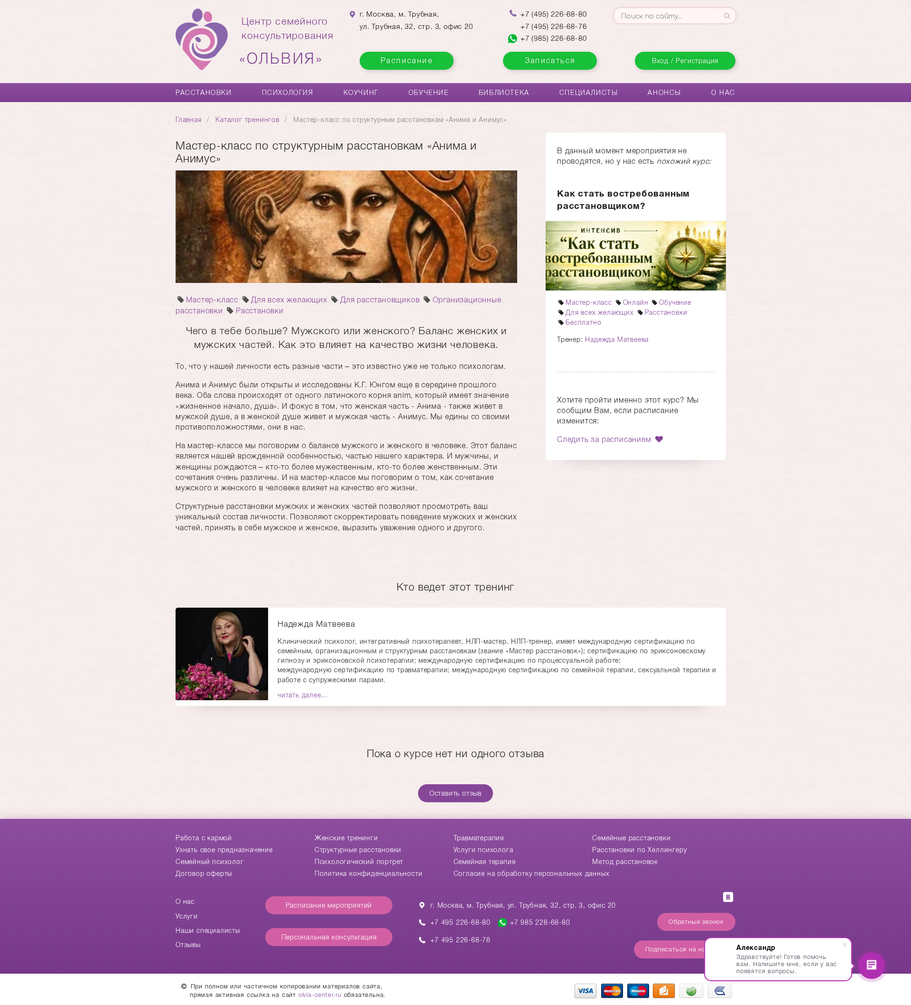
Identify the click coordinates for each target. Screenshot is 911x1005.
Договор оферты (204, 873)
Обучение (429, 92)
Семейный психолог (210, 861)
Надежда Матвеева (617, 339)
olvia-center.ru (320, 994)
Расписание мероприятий (329, 905)
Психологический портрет (359, 861)
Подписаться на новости (684, 949)
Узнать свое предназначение (224, 850)
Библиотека (504, 92)
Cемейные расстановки (631, 838)
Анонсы (664, 92)
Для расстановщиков (379, 300)
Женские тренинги (346, 838)
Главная (189, 119)
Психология (288, 92)
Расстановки (204, 92)
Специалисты (588, 92)
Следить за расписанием (605, 439)
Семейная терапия (485, 861)
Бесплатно (583, 322)
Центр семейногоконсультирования (288, 41)
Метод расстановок (625, 861)
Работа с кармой (204, 838)
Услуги (187, 916)
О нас (723, 92)
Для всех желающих (289, 300)
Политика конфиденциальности (369, 873)
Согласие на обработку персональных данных (532, 873)
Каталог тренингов (247, 119)
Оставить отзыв (455, 793)
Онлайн (636, 302)
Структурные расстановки (358, 850)
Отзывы (188, 945)
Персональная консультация (329, 937)
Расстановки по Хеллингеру (639, 850)
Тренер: (571, 339)
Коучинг (361, 92)
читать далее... (303, 695)
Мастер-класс (212, 300)
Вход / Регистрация (685, 61)
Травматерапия (479, 838)
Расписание (407, 60)
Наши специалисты (208, 930)
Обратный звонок (696, 921)
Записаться (550, 60)
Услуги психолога (483, 850)
